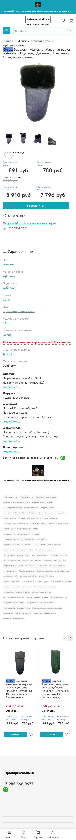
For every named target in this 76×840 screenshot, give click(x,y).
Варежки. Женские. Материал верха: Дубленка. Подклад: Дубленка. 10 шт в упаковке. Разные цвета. (19, 689)
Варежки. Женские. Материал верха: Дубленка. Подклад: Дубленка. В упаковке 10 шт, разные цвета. (55, 689)
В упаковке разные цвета (19, 311)
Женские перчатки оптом (34, 41)
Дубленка (9, 276)
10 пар (7, 335)
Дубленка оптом (13, 45)
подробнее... (11, 387)
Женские (8, 264)
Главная (8, 41)
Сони (6, 299)
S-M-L (6, 323)
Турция (7, 354)
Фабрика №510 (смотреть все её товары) (29, 223)
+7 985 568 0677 (18, 784)
